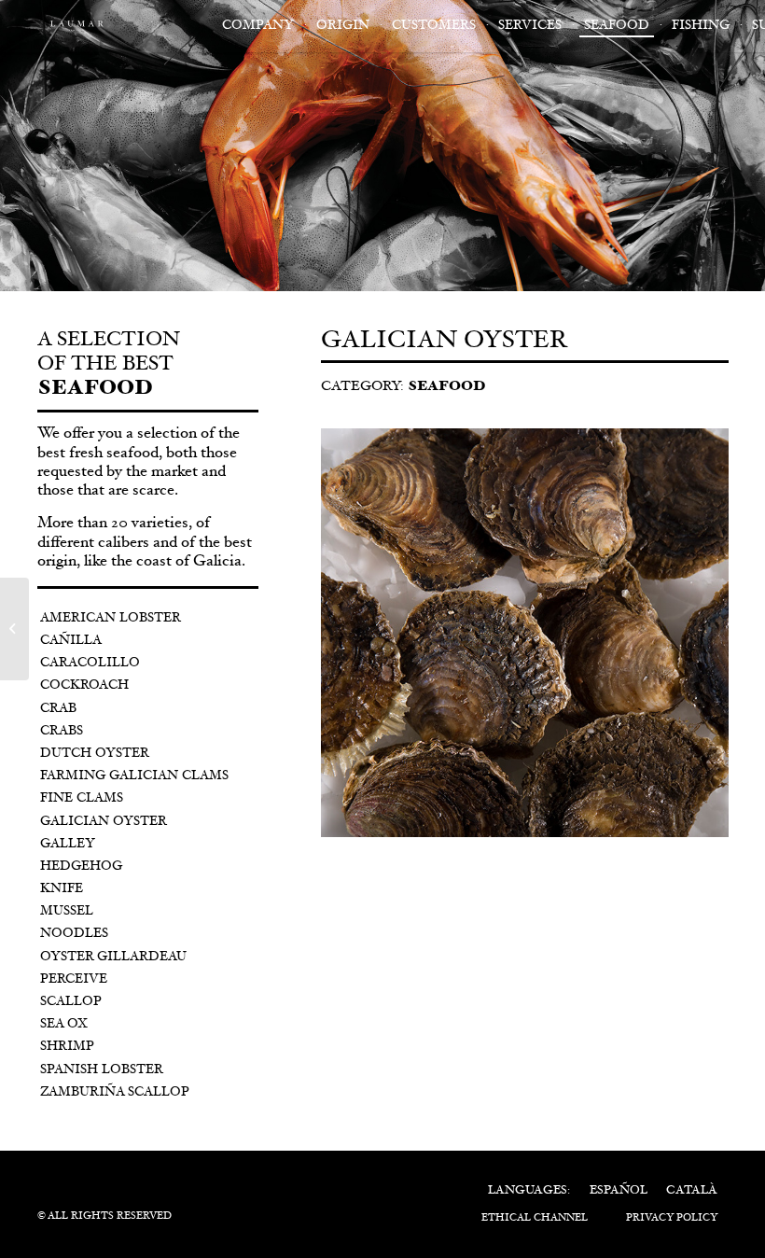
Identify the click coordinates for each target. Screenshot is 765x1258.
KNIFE (61, 889)
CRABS (61, 731)
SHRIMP (67, 1047)
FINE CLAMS (81, 798)
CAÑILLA (71, 641)
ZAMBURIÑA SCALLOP (114, 1092)
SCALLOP (71, 1002)
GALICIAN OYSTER (103, 822)
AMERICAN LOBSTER (110, 618)
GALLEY (67, 844)
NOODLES (74, 934)
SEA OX (64, 1024)
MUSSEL (66, 911)
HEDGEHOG (81, 867)
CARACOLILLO (90, 663)
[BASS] (14, 629)
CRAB (58, 709)
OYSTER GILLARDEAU (113, 957)
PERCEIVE (73, 979)
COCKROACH (84, 685)
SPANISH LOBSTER (101, 1070)
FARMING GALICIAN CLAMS (134, 776)
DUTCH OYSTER (94, 754)
